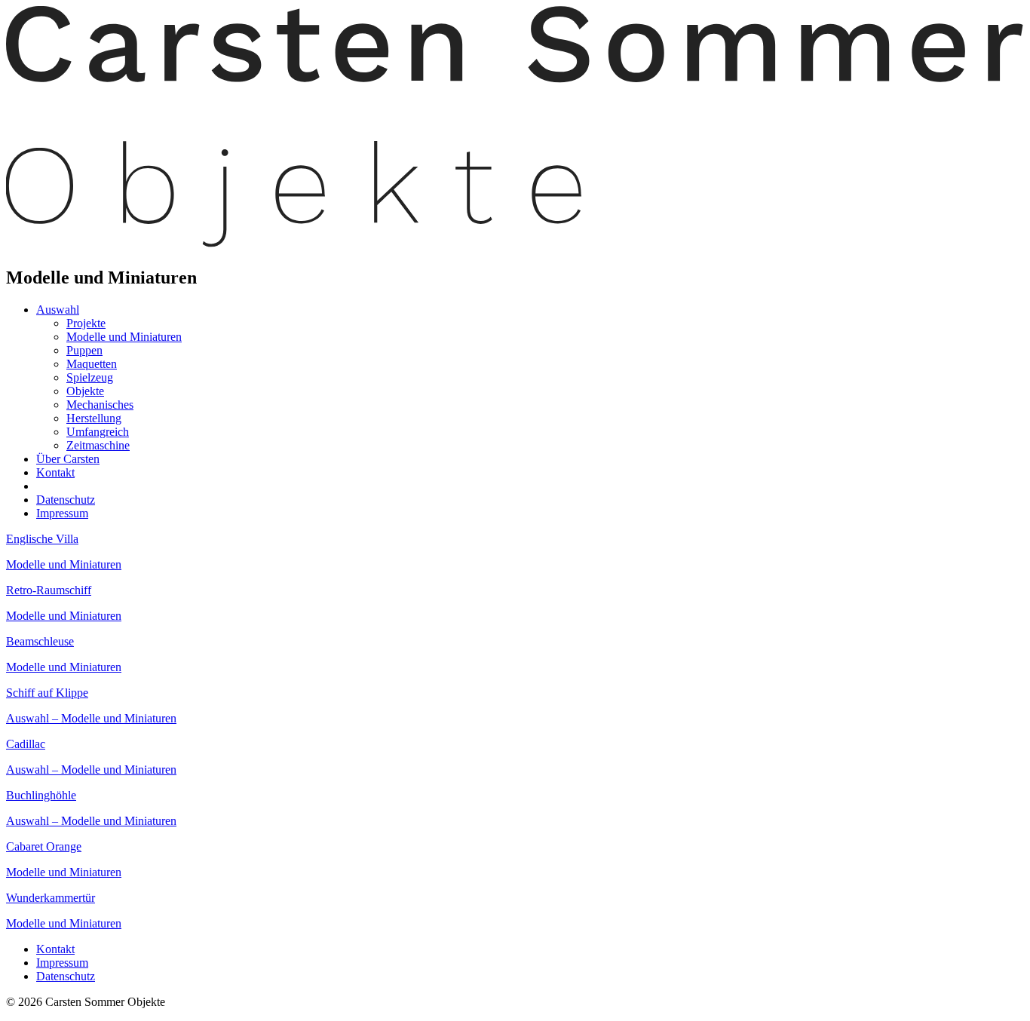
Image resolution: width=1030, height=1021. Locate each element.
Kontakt (55, 472)
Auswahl (57, 309)
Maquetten (91, 363)
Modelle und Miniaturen (124, 336)
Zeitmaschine (98, 445)
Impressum (62, 513)
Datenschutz (65, 499)
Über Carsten (68, 458)
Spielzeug (89, 377)
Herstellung (93, 418)
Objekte (85, 391)
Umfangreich (97, 431)
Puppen (84, 350)
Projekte (86, 323)
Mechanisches (99, 404)
